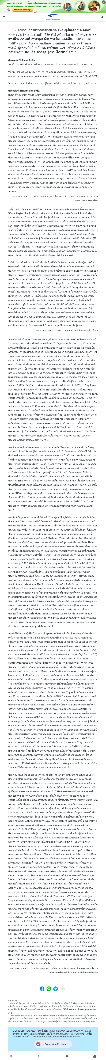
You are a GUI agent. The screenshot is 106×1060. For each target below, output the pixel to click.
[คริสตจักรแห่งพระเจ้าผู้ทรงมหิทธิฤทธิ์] (53, 17)
